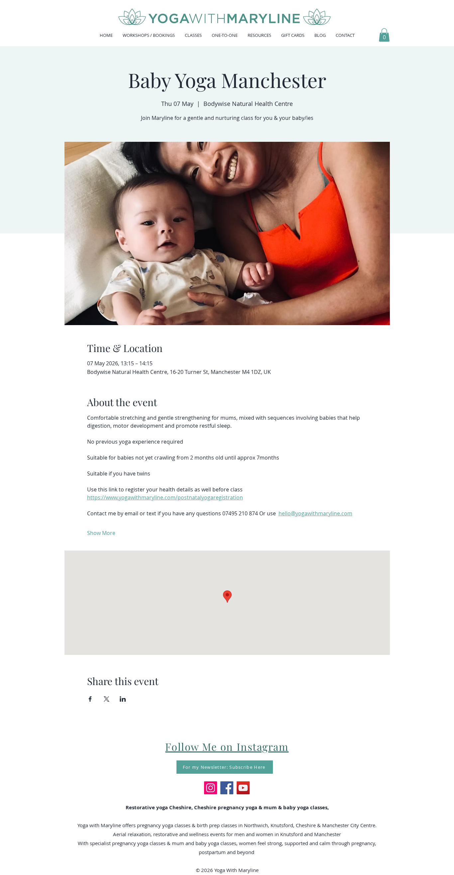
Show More (101, 533)
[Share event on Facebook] (90, 699)
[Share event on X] (106, 699)
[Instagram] (210, 787)
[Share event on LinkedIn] (123, 699)
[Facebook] (226, 787)
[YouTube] (243, 787)
